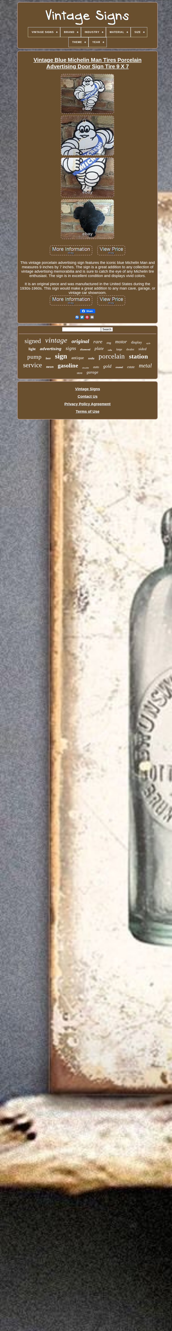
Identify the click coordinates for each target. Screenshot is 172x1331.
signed (33, 340)
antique (77, 357)
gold (107, 366)
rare (97, 341)
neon (49, 367)
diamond (85, 349)
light (32, 349)
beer (48, 358)
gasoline (68, 365)
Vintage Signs (87, 389)
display (136, 342)
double (85, 368)
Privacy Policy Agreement (87, 404)
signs (71, 348)
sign (61, 356)
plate (99, 348)
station (138, 356)
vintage (56, 340)
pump (34, 356)
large (119, 349)
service (32, 365)
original (80, 341)
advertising (50, 349)
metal (145, 365)
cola (110, 350)
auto (96, 367)
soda (91, 358)
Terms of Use (87, 411)
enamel (119, 367)
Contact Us (88, 396)
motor (121, 341)
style (148, 343)
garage (92, 372)
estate (131, 367)
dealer (130, 349)
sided (142, 349)
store (79, 373)
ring (109, 342)
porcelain (112, 356)
